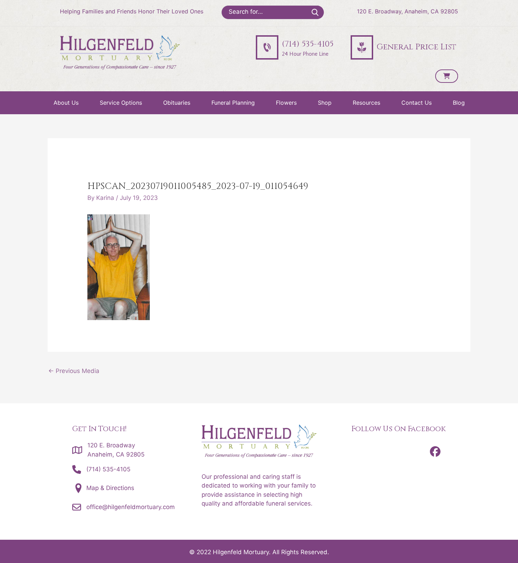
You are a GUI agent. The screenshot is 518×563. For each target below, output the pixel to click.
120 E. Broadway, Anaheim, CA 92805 (407, 11)
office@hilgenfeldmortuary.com (130, 506)
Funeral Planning (233, 102)
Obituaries (176, 102)
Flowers (286, 102)
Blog (459, 102)
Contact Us (416, 102)
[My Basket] (446, 76)
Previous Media (73, 370)
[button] (435, 451)
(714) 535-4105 (108, 469)
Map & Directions (110, 487)
